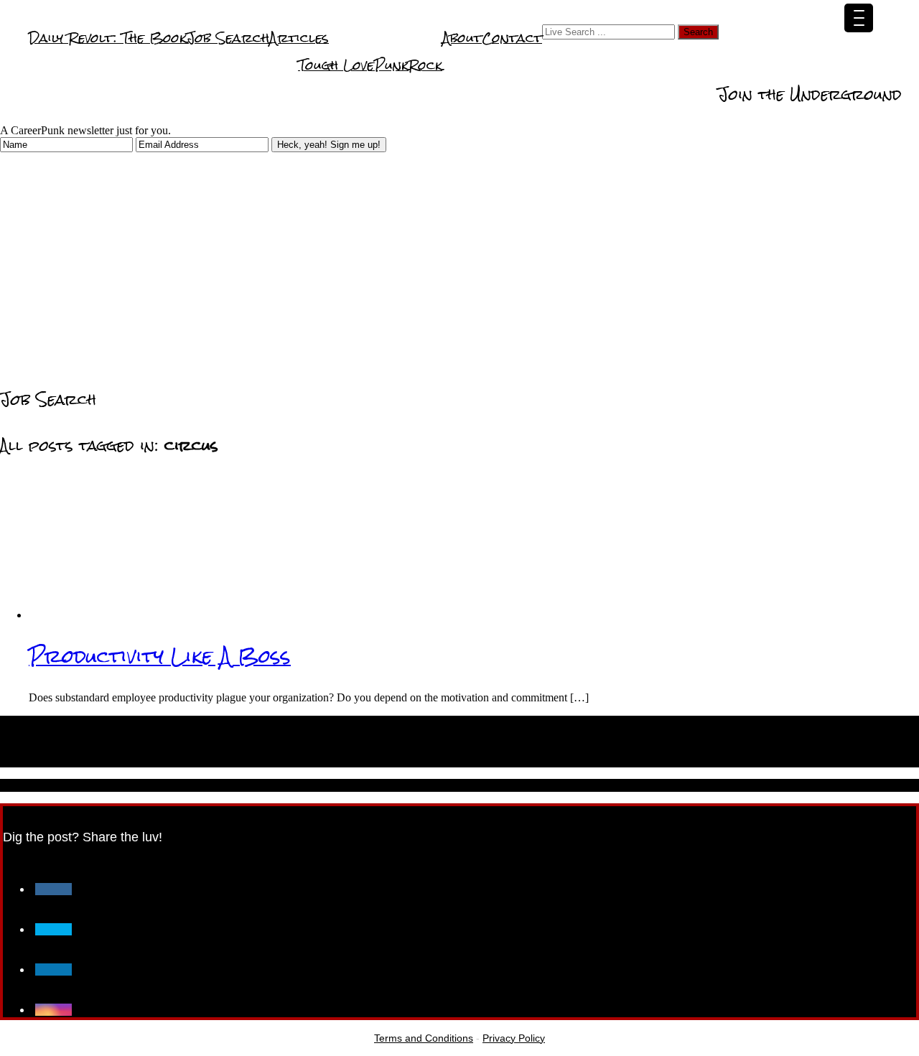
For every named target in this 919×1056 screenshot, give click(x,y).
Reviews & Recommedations (624, 91)
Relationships (724, 64)
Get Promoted (594, 64)
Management (486, 91)
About (462, 37)
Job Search (228, 37)
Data (788, 64)
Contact (512, 37)
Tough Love (336, 65)
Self (662, 64)
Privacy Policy (513, 1038)
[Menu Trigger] (858, 18)
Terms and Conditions (423, 1038)
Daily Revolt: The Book (108, 37)
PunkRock (408, 65)
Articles (299, 37)
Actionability (850, 64)
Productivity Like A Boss (160, 656)
